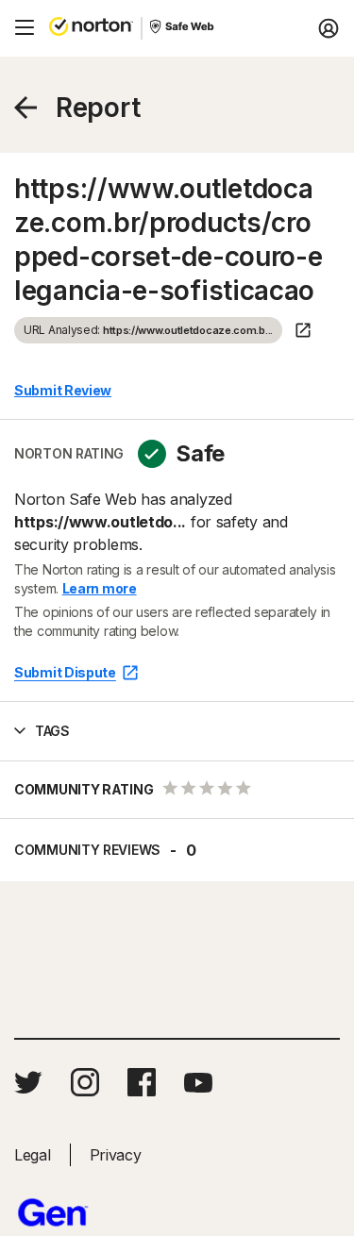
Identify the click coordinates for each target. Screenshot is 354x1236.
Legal (32, 1154)
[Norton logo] (91, 28)
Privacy (116, 1154)
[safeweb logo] (183, 28)
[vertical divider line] (142, 28)
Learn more (99, 588)
